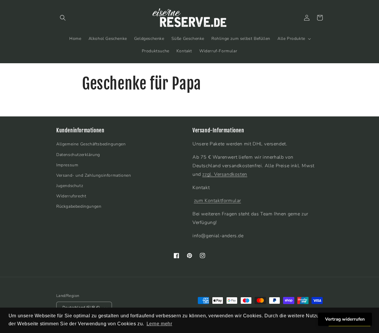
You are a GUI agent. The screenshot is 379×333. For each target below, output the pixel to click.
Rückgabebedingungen (78, 206)
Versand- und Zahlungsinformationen (93, 175)
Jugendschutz (69, 186)
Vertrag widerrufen (345, 319)
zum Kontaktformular (217, 200)
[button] (62, 17)
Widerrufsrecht (71, 196)
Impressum (67, 165)
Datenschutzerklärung (78, 154)
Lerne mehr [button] (159, 323)
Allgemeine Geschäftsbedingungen (91, 144)
